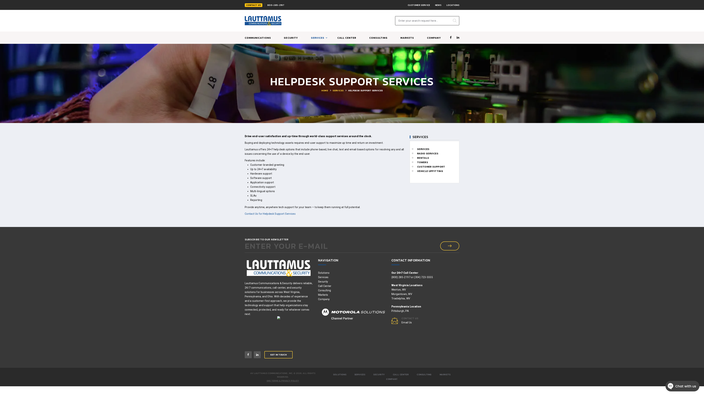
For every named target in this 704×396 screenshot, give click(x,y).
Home (324, 90)
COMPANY (434, 38)
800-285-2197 (275, 5)
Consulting (324, 290)
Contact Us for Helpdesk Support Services (270, 213)
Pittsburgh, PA (400, 310)
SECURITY (379, 374)
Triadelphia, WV (400, 298)
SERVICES (317, 38)
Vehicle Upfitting (430, 171)
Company (324, 299)
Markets (323, 294)
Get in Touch (278, 354)
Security (291, 38)
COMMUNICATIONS (258, 38)
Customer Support (431, 167)
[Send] (449, 246)
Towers (422, 162)
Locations (452, 5)
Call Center (324, 286)
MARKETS (407, 38)
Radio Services (427, 153)
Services (338, 90)
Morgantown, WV (401, 294)
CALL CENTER (346, 38)
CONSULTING (378, 38)
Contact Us (253, 5)
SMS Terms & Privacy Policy (283, 380)
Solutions (323, 272)
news (438, 5)
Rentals (423, 158)
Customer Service (419, 5)
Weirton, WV (398, 289)
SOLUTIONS (339, 374)
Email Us (407, 322)
